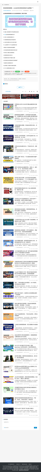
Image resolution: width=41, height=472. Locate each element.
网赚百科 (30, 464)
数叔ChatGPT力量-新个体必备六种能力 (24, 408)
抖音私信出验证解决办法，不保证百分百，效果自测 (26, 147)
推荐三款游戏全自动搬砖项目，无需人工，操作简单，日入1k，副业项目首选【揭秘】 (26, 168)
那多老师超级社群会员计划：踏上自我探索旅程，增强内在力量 (25, 189)
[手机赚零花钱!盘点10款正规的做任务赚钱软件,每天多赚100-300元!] (8, 390)
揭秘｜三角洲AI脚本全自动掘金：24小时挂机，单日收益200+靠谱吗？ (26, 283)
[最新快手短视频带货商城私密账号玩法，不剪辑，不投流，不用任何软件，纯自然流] (8, 400)
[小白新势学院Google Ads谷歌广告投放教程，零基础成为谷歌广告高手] (8, 222)
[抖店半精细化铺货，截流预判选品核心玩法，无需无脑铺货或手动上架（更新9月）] (8, 243)
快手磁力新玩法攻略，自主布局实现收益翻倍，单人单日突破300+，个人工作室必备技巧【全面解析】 (26, 178)
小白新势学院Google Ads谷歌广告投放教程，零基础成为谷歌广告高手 (26, 220)
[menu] (38, 2)
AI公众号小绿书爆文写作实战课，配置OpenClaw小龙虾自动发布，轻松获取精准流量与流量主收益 (26, 346)
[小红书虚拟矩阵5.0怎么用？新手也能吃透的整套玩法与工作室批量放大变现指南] (8, 253)
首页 (2, 4)
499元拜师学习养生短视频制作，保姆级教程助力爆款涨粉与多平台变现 (26, 335)
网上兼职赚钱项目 (11, 464)
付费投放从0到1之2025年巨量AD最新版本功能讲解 (26, 105)
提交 (35, 427)
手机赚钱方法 (18, 464)
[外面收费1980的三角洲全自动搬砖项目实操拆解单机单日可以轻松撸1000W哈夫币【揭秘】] (8, 264)
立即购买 (17, 71)
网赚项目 (6, 83)
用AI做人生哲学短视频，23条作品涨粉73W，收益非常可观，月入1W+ (26, 136)
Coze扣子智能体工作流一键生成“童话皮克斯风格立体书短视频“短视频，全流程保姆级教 (26, 272)
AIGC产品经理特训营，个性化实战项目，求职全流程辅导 (26, 314)
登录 (4, 427)
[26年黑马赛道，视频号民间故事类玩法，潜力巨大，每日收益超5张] (8, 358)
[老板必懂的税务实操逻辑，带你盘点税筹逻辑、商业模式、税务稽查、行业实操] (8, 306)
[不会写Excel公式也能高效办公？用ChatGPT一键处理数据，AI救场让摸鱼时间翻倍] (8, 201)
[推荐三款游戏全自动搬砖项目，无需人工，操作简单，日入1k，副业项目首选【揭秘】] (8, 169)
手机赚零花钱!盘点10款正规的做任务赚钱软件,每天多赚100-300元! (26, 388)
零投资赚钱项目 (26, 10)
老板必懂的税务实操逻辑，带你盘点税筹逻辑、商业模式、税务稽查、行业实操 (26, 304)
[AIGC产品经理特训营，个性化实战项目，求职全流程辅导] (8, 316)
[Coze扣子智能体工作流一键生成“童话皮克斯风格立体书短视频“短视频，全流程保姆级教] (8, 274)
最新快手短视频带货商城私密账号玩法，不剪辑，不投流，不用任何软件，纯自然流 (25, 398)
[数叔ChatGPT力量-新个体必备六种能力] (8, 411)
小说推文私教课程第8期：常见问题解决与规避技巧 (26, 325)
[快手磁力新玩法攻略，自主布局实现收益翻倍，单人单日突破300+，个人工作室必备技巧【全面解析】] (8, 180)
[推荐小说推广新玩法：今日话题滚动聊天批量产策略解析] (8, 159)
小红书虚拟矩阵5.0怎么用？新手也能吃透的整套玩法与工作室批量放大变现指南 (26, 252)
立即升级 (27, 71)
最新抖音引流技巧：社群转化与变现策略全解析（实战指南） (26, 293)
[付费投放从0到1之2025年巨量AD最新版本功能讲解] (8, 107)
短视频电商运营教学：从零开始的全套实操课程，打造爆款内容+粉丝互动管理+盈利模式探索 (26, 115)
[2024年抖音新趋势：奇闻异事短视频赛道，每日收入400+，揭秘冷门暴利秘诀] (8, 379)
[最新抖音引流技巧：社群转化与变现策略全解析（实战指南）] (8, 295)
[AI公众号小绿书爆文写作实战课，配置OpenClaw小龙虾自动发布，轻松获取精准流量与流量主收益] (8, 348)
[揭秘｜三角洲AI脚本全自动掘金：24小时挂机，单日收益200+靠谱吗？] (8, 285)
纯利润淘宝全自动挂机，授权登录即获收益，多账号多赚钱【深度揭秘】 (26, 210)
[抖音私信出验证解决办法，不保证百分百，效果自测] (8, 148)
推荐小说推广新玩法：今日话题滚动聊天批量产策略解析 (26, 157)
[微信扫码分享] (30, 91)
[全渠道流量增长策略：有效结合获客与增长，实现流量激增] (8, 127)
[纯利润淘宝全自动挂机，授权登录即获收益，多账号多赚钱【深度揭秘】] (8, 211)
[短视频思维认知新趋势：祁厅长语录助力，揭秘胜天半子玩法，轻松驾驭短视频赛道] (8, 232)
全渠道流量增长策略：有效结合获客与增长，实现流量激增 (26, 126)
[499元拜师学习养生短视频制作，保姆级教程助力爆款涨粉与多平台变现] (8, 337)
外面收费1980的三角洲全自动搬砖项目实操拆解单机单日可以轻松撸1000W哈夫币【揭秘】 (26, 262)
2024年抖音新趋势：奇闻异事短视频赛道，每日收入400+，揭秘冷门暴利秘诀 (26, 377)
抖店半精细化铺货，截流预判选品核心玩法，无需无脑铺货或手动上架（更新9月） (26, 241)
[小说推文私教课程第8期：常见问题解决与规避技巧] (8, 327)
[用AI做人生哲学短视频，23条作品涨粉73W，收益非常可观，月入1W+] (8, 138)
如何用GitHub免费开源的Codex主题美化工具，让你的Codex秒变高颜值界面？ (26, 367)
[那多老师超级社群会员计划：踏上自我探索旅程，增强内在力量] (8, 190)
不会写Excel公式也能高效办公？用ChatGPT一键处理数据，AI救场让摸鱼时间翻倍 (26, 199)
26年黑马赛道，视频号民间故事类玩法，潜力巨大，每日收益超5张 (26, 356)
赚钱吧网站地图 (24, 464)
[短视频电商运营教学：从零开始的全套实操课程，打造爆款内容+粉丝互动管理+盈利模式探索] (8, 117)
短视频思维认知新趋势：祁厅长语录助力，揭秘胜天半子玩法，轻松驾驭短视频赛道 (26, 231)
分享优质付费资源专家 (7, 10)
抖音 (5, 34)
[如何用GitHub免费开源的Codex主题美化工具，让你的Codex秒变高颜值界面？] (8, 369)
